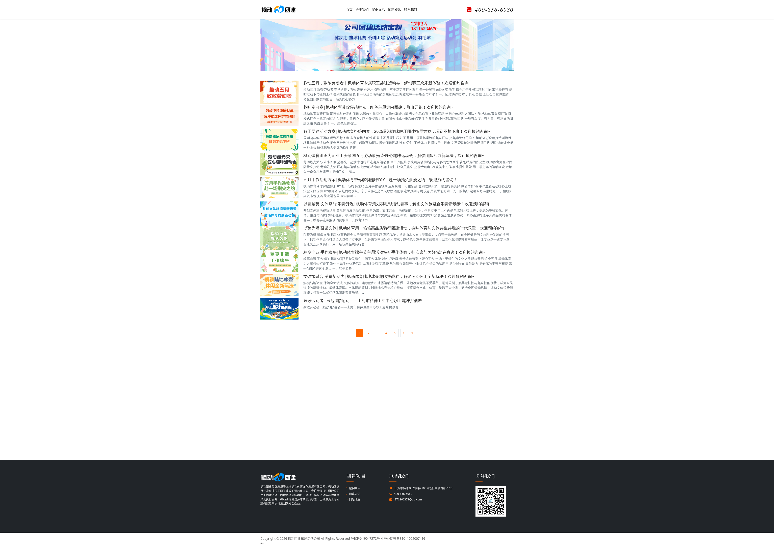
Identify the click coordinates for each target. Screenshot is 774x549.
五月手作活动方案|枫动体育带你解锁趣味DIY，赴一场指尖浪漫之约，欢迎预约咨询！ (380, 179)
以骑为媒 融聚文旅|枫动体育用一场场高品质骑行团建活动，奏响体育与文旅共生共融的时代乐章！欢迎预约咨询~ (404, 228)
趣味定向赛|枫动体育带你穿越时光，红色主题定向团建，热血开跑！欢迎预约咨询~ (378, 107)
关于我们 (362, 9)
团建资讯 (394, 9)
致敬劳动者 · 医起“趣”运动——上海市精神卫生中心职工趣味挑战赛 (362, 300)
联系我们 (410, 9)
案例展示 (378, 9)
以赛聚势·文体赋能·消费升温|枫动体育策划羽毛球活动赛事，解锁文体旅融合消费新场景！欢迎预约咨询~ (397, 204)
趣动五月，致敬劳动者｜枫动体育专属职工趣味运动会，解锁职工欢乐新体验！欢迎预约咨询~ (387, 83)
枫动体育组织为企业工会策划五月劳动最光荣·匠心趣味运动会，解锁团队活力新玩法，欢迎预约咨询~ (393, 155)
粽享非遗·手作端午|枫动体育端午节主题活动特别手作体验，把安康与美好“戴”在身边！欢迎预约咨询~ (394, 252)
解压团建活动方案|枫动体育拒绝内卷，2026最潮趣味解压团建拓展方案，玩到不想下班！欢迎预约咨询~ (396, 131)
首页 (349, 9)
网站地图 (354, 499)
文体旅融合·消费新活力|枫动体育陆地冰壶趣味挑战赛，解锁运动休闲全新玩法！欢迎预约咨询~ (388, 276)
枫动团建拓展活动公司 (304, 538)
